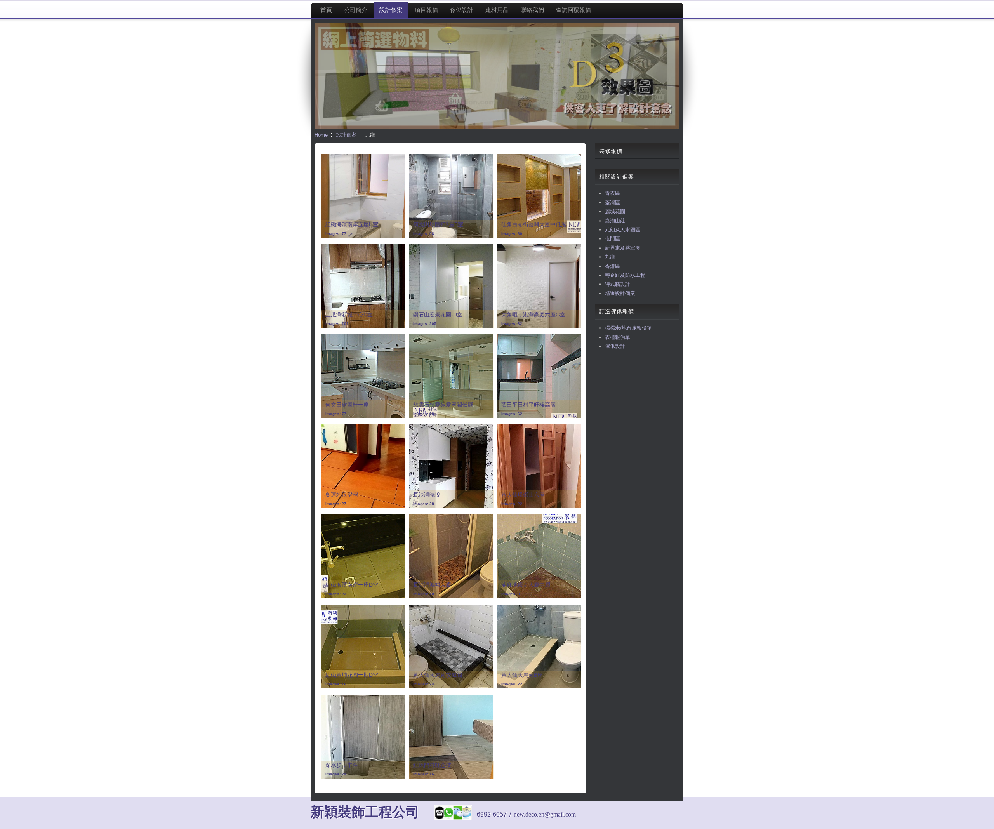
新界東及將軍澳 (622, 248)
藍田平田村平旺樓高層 (528, 404)
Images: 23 (335, 594)
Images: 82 (511, 324)
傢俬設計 (615, 346)
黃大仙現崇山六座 (523, 495)
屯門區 (612, 239)
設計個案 (346, 135)
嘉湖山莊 (615, 221)
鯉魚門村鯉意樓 (432, 765)
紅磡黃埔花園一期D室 (351, 675)
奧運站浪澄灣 (341, 495)
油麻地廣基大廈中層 (525, 585)
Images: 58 (423, 233)
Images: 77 (335, 233)
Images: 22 (511, 504)
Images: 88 (423, 414)
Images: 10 (423, 594)
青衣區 (612, 193)
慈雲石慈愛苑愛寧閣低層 (443, 404)
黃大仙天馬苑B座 (522, 675)
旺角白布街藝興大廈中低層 (534, 224)
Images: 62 (511, 414)
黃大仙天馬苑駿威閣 (437, 675)
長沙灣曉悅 (426, 495)
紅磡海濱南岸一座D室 (351, 585)
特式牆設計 (617, 284)
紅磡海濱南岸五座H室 (351, 224)
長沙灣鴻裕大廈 (432, 585)
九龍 (610, 257)
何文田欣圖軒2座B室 (438, 224)
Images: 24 (423, 684)
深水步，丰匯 (341, 765)
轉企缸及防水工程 (625, 275)
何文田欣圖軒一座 (347, 404)
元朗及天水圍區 (622, 230)
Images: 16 (335, 684)
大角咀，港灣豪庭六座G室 (533, 314)
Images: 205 (424, 324)
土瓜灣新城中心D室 (349, 314)
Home (321, 135)
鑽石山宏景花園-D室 (437, 314)
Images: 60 (511, 233)
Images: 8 (510, 594)
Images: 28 (423, 504)
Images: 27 (335, 504)
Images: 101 (337, 324)
